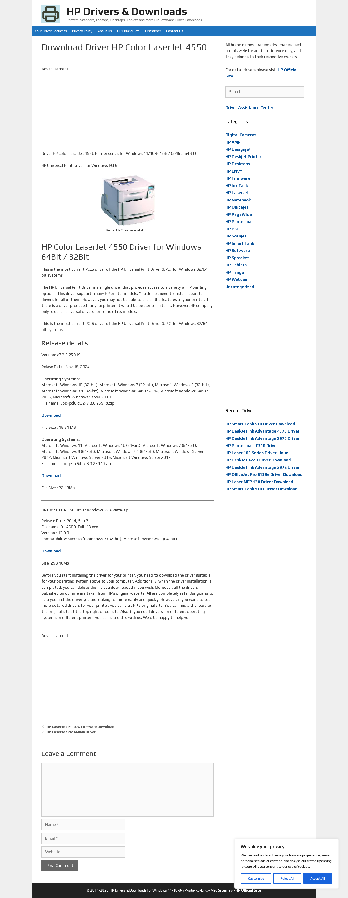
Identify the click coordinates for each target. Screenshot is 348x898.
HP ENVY (233, 171)
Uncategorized (239, 286)
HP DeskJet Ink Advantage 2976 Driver (262, 438)
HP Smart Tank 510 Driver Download (260, 424)
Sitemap (225, 890)
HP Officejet (236, 207)
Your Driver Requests (51, 31)
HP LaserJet (237, 192)
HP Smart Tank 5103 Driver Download (261, 489)
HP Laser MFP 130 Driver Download (259, 481)
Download (51, 415)
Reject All (287, 878)
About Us (105, 31)
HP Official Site (128, 31)
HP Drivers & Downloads (127, 11)
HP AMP (233, 142)
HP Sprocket (237, 257)
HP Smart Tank (239, 243)
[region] (286, 864)
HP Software (237, 250)
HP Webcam (237, 279)
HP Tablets (236, 265)
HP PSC (232, 229)
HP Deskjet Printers (244, 156)
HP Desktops (237, 163)
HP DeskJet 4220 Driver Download (258, 460)
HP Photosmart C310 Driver (251, 445)
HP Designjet (238, 149)
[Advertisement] (127, 105)
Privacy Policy (82, 31)
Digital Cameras (240, 134)
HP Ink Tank (236, 185)
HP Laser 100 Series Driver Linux (256, 453)
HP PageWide (238, 214)
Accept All (317, 878)
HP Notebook (238, 200)
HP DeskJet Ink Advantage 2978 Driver (262, 467)
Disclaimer (153, 31)
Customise (256, 878)
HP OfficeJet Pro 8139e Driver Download (264, 474)
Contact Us (174, 31)
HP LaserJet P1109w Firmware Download (80, 727)
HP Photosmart (240, 221)
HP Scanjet (235, 236)
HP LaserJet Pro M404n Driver (71, 732)
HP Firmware (237, 178)
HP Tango (234, 272)
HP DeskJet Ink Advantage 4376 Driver (262, 431)
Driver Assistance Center (249, 107)
